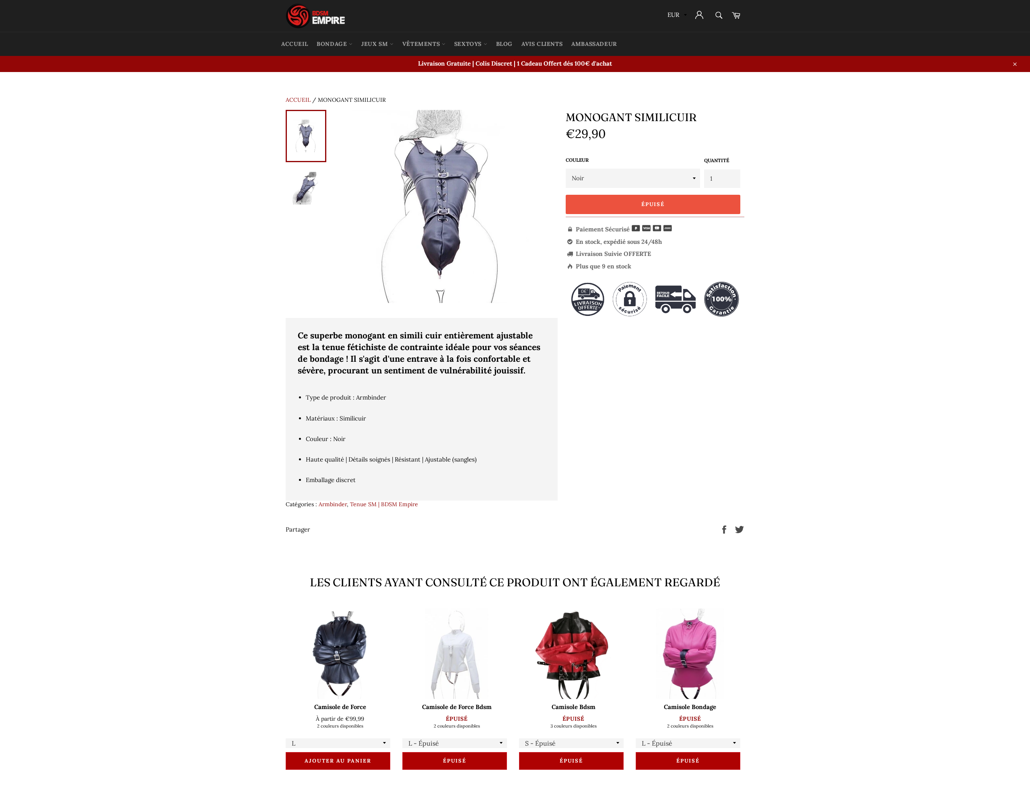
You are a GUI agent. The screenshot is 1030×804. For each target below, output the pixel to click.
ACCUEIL (294, 43)
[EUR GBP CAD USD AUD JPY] (676, 16)
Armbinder (333, 504)
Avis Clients (541, 43)
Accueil (298, 99)
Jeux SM (375, 43)
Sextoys (469, 43)
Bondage (333, 43)
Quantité (716, 160)
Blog (504, 43)
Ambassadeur (594, 43)
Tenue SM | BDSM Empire (384, 504)
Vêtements (422, 43)
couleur (577, 160)
